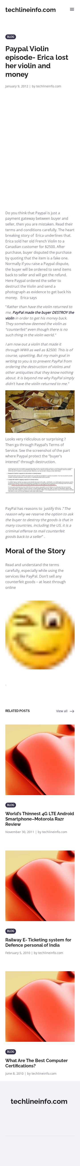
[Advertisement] (40, 168)
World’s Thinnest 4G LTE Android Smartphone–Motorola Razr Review (39, 819)
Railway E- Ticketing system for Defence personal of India (38, 942)
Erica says (28, 297)
